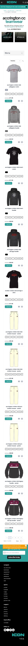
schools (6, 598)
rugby (5, 592)
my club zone (7, 567)
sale (5, 580)
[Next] (21, 537)
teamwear (6, 570)
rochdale (6, 622)
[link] (6, 537)
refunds (6, 613)
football (6, 589)
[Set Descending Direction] (23, 61)
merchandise (7, 578)
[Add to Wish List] (19, 101)
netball (5, 594)
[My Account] (25, 2)
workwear (6, 574)
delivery (6, 616)
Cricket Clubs (18, 10)
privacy (5, 611)
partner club (7, 600)
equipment (6, 572)
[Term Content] (26, 7)
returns (6, 609)
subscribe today (14, 557)
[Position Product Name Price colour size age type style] (15, 60)
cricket (5, 587)
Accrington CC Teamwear (10, 12)
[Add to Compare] (22, 101)
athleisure (6, 576)
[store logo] (11, 2)
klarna (5, 607)
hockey (5, 596)
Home (5, 10)
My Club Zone (11, 10)
